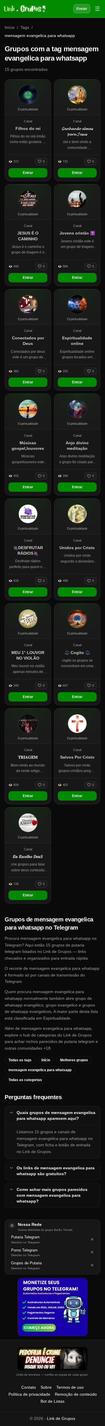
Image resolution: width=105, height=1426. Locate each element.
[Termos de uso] (53, 1358)
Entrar (28, 173)
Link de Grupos (61, 1418)
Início (10, 27)
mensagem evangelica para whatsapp (39, 1070)
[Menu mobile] (97, 8)
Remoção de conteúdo (76, 1394)
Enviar (81, 9)
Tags (24, 27)
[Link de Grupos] (24, 8)
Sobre (46, 1387)
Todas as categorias (25, 1080)
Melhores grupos (74, 1060)
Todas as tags (20, 1060)
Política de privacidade (29, 1394)
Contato (28, 1387)
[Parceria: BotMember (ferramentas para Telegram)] (52, 1307)
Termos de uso (70, 1387)
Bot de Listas (52, 1401)
